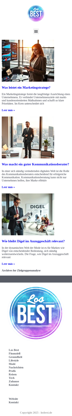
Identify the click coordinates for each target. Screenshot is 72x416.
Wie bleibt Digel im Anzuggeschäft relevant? (33, 241)
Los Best (14, 349)
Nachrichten (16, 367)
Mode (12, 363)
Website (13, 398)
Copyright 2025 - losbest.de (36, 412)
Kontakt (14, 384)
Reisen (13, 374)
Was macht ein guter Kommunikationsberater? (35, 164)
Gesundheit (15, 356)
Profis (12, 370)
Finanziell (14, 353)
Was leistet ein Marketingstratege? (26, 87)
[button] (36, 31)
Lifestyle (14, 360)
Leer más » (8, 110)
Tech (12, 377)
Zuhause (14, 381)
